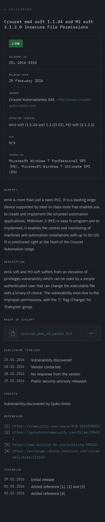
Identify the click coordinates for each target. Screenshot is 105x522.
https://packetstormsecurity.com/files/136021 (56, 435)
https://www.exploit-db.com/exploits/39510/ (55, 444)
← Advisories (18, 9)
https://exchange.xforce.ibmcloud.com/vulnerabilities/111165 (56, 454)
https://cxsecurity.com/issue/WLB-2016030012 (56, 426)
